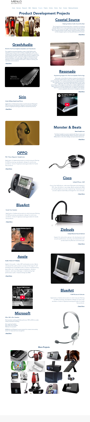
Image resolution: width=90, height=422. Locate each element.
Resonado (67, 71)
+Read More (81, 244)
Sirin (22, 97)
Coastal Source (67, 20)
